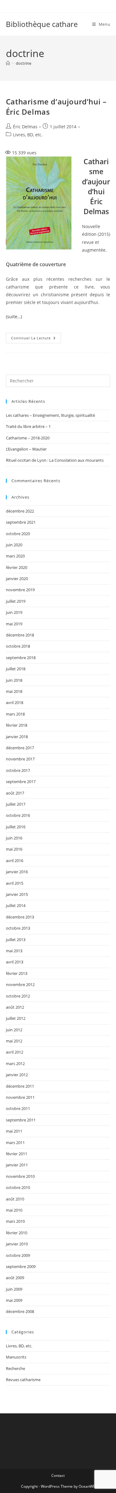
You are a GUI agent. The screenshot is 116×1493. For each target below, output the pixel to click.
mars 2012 (15, 1063)
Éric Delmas (25, 127)
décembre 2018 (20, 635)
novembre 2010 (20, 1176)
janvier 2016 (17, 871)
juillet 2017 (15, 804)
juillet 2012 (15, 1018)
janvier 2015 (17, 894)
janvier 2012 (17, 1074)
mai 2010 (14, 1210)
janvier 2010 (17, 1244)
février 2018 (16, 725)
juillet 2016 (15, 827)
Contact (58, 1475)
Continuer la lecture (36, 339)
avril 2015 (14, 883)
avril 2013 (14, 962)
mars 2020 (15, 556)
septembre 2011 (21, 1120)
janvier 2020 (17, 578)
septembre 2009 (21, 1266)
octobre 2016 (18, 815)
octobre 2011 (18, 1108)
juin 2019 (14, 612)
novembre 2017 (20, 759)
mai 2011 (14, 1131)
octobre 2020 (18, 533)
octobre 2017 (18, 770)
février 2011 (16, 1153)
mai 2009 (14, 1300)
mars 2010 (15, 1221)
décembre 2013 (20, 917)
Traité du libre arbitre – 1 (28, 426)
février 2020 (16, 567)
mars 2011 (15, 1142)
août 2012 (15, 1007)
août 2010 (15, 1199)
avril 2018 (14, 702)
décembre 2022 (20, 511)
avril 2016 (14, 860)
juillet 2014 (15, 905)
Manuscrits (16, 1357)
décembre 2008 (20, 1311)
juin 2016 (14, 838)
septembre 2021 (21, 522)
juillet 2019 (15, 601)
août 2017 (15, 793)
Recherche (15, 1368)
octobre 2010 (18, 1187)
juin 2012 (14, 1030)
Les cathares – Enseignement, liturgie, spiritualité (50, 415)
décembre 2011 (20, 1086)
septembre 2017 (21, 781)
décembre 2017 (20, 748)
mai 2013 (14, 950)
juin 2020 (14, 545)
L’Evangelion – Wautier (26, 449)
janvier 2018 (17, 736)
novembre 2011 (20, 1097)
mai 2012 (14, 1041)
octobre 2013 (18, 928)
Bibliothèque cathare (42, 24)
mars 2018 (15, 714)
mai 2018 (14, 691)
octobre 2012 (18, 996)
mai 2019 (14, 624)
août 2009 (15, 1277)
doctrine (23, 63)
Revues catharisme (23, 1379)
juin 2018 (14, 680)
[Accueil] (8, 63)
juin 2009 (14, 1289)
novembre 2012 (20, 984)
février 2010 (16, 1232)
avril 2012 (14, 1052)
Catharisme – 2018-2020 (27, 438)
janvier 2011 (17, 1165)
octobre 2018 (18, 646)
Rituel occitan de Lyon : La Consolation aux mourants (55, 460)
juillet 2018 (15, 669)
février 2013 (16, 973)
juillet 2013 (15, 939)
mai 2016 (14, 849)
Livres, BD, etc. (28, 135)
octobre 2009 (18, 1255)
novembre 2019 (20, 589)
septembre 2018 (21, 657)
